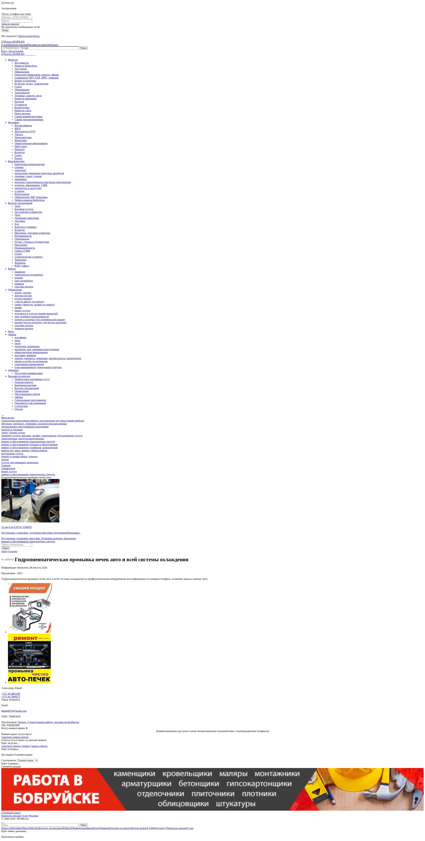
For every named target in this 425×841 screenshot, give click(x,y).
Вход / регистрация (12, 51)
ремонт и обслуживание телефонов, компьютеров (29, 447)
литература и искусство (28, 188)
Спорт (18, 86)
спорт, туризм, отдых (13, 432)
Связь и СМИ (22, 250)
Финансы (20, 262)
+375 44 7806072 (10, 696)
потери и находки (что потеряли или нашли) (40, 319)
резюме (19, 277)
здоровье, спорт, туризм (28, 176)
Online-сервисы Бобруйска (30, 200)
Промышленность (25, 247)
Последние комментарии (29, 373)
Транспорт (21, 259)
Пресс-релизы (22, 113)
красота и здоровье (12, 429)
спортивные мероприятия (29, 364)
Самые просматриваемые (29, 119)
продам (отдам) (23, 295)
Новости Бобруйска (26, 65)
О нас (4, 44)
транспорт (20, 170)
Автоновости (22, 92)
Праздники (21, 244)
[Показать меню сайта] (2, 415)
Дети (17, 215)
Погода (160, 828)
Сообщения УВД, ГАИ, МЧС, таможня (36, 77)
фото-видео (7, 417)
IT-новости (21, 104)
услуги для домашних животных (20, 462)
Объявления (15, 289)
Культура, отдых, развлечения (31, 83)
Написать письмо (18, 44)
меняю (18, 307)
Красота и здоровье (26, 227)
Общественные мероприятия (31, 143)
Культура (20, 152)
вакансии (20, 271)
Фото (11, 331)
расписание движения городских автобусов (39, 173)
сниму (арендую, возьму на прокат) (35, 304)
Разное (18, 158)
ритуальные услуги (12, 453)
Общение (13, 370)
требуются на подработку (29, 274)
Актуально (21, 68)
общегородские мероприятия (31, 352)
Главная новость (24, 382)
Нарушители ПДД (25, 131)
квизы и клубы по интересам (31, 361)
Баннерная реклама (25, 385)
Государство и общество (28, 212)
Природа (20, 149)
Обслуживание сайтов (27, 394)
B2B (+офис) (22, 265)
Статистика (21, 406)
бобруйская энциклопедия (29, 164)
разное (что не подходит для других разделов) (41, 322)
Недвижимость (23, 236)
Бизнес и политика (25, 80)
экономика (21, 179)
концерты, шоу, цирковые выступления (37, 349)
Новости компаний (25, 98)
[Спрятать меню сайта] (2, 822)
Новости (13, 59)
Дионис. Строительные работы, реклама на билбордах (48, 722)
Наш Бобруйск (16, 161)
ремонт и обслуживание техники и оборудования (29, 444)
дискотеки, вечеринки (27, 346)
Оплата (54, 44)
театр (18, 343)
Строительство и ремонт (28, 256)
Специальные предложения (30, 400)
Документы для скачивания (30, 403)
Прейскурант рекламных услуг (32, 379)
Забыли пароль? (10, 24)
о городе (19, 191)
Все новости (22, 62)
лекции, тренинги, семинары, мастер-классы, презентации (48, 358)
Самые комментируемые (28, 116)
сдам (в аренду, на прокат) (29, 301)
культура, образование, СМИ (31, 185)
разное (5, 459)
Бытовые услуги (24, 209)
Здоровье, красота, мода (28, 95)
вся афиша (20, 337)
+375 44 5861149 (10, 693)
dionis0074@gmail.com (13, 710)
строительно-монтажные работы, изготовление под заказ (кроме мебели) (42, 420)
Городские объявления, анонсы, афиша (37, 74)
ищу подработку (24, 280)
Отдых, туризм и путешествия (32, 241)
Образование (22, 89)
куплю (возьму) (23, 298)
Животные (21, 140)
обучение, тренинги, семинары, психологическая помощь (34, 423)
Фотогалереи (22, 194)
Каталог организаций (20, 203)
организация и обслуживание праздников (25, 426)
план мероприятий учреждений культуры (38, 367)
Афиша (12, 334)
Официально (22, 71)
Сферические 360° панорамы (31, 197)
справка (19, 167)
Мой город (21, 146)
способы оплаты (24, 286)
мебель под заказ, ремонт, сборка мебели (24, 450)
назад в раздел (9, 551)
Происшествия (23, 137)
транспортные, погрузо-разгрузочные (22, 438)
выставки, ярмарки (25, 355)
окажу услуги (22, 310)
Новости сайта (23, 110)
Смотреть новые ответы (15, 737)
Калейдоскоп (22, 107)
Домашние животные (27, 218)
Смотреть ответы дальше (15, 746)
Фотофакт (13, 122)
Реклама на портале (39, 44)
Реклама (33, 815)
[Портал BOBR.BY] (13, 41)
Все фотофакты (23, 125)
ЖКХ (18, 128)
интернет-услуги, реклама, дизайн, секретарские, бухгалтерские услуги (42, 435)
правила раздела (24, 328)
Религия (19, 101)
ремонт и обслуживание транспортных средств (28, 441)
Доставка (20, 221)
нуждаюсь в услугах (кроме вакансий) (36, 313)
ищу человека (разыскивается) (32, 316)
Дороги (19, 134)
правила (19, 283)
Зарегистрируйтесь (29, 36)
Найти (6, 548)
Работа (12, 268)
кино (17, 340)
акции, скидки (23, 292)
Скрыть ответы (38, 746)
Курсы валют (142, 828)
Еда (17, 224)
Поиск (83, 48)
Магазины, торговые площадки (32, 233)
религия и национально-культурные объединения (43, 182)
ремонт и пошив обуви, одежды (19, 456)
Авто (17, 206)
